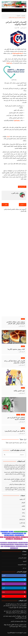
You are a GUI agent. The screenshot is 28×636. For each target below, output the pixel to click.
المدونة (24, 561)
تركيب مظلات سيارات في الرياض (12, 537)
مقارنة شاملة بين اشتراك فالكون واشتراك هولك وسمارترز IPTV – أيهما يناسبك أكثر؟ (15, 488)
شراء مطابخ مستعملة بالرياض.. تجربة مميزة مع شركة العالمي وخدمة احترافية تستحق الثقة (14, 474)
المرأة (16, 27)
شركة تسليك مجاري (9, 535)
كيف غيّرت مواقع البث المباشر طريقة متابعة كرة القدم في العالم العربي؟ (14, 480)
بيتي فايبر (11, 531)
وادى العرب (22, 27)
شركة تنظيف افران (23, 542)
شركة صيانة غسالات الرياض (7, 544)
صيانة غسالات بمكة (19, 544)
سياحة (23, 516)
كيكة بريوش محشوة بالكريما (16, 349)
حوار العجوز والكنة (19, 390)
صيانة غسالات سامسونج (21, 546)
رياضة (23, 512)
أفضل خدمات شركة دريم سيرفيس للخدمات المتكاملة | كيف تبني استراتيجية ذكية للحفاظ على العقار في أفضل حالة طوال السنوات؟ (14, 466)
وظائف (23, 526)
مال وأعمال (22, 519)
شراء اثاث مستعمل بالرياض (20, 531)
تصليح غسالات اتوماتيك (9, 546)
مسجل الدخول (15, 442)
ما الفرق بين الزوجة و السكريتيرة (15, 431)
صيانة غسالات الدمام (12, 542)
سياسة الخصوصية (22, 564)
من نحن (24, 568)
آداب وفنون (22, 499)
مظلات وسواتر (24, 537)
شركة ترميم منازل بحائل (17, 533)
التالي (6, 204)
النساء (8, 136)
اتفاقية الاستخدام (22, 557)
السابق (21, 204)
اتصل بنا (24, 554)
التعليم (23, 414)
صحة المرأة (21, 186)
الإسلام (23, 502)
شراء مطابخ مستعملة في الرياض (17, 484)
